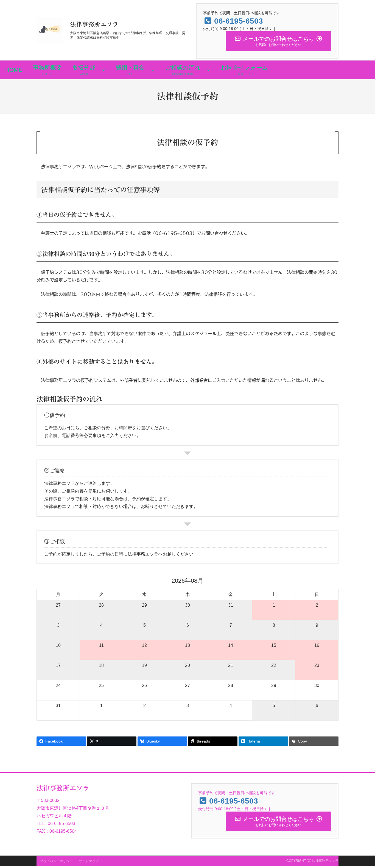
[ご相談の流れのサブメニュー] (208, 70)
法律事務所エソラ (94, 24)
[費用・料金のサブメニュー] (153, 70)
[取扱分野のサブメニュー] (103, 70)
